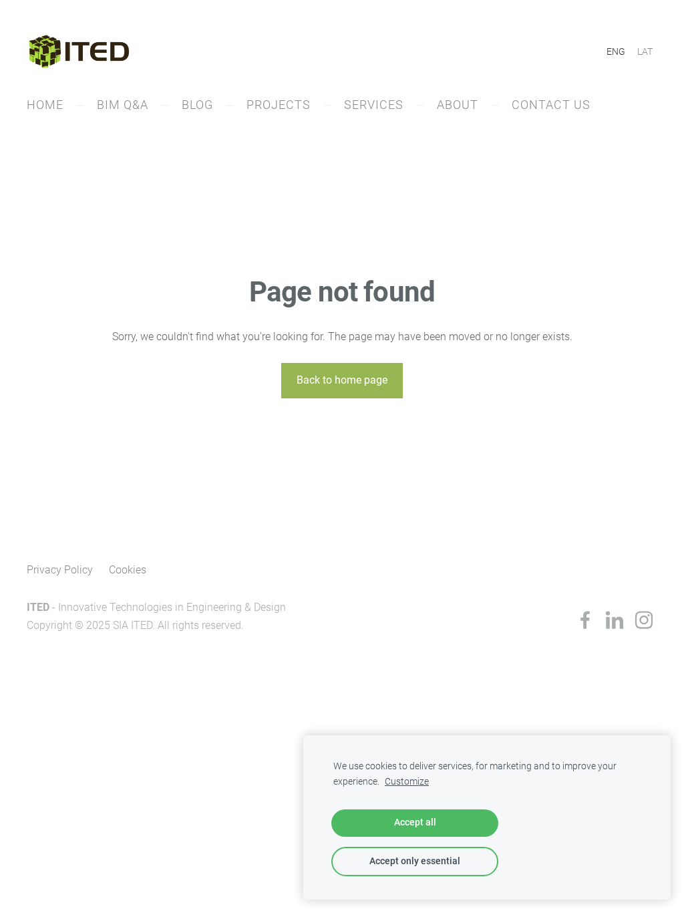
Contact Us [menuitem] (551, 105)
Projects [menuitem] (278, 105)
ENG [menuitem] (616, 51)
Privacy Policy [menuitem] (60, 569)
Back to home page (342, 380)
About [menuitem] (457, 105)
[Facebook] (585, 620)
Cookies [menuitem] (127, 569)
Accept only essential (414, 861)
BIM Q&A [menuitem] (122, 105)
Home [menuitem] (45, 105)
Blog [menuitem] (197, 105)
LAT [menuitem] (645, 51)
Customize (407, 781)
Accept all (415, 822)
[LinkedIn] (614, 620)
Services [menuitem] (373, 105)
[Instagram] (644, 620)
